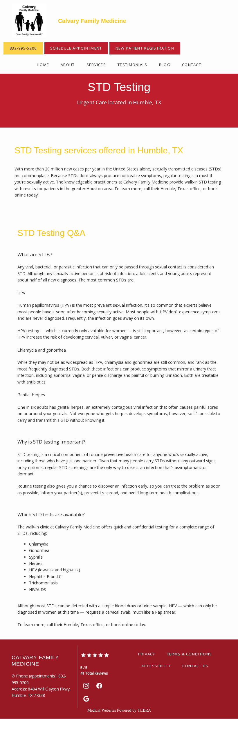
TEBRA (144, 710)
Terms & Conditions (189, 654)
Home (43, 64)
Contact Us (195, 665)
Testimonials (132, 64)
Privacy (146, 654)
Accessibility (156, 665)
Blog (164, 64)
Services (96, 64)
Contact (191, 64)
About (68, 64)
